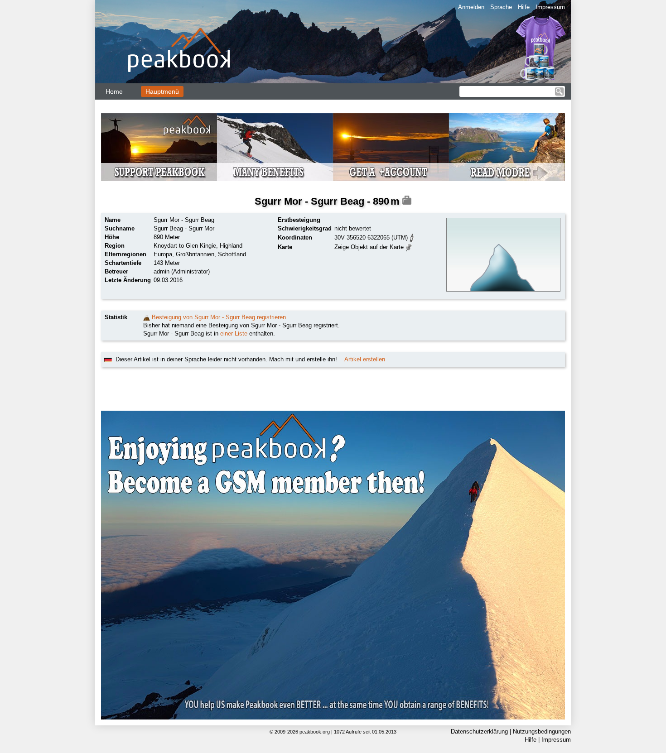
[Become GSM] (333, 147)
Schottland (232, 254)
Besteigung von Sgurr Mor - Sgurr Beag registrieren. (220, 317)
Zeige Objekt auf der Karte (369, 247)
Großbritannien (195, 254)
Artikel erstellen (364, 359)
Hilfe (524, 7)
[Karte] (408, 246)
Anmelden (471, 7)
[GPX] (412, 237)
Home (114, 91)
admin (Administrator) (182, 271)
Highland (231, 245)
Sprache (501, 7)
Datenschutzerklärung (479, 731)
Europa (163, 254)
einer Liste (233, 333)
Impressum (550, 7)
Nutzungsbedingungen (542, 731)
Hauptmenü (162, 91)
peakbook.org (314, 731)
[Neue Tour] (146, 317)
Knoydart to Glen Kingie (185, 245)
